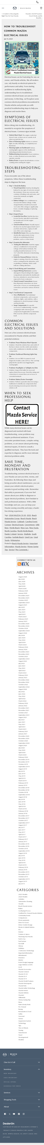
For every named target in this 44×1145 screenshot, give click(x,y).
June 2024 (22, 638)
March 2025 (23, 616)
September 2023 (24, 659)
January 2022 (23, 705)
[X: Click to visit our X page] (9, 1114)
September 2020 (24, 743)
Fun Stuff (21, 943)
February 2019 (23, 783)
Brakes (21, 908)
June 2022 (22, 694)
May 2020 (22, 750)
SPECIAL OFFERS (10, 1082)
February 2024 (23, 647)
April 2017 (22, 834)
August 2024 (23, 633)
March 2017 (23, 837)
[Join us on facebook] (23, 564)
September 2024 (24, 631)
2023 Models (23, 894)
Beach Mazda (26, 518)
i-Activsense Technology (26, 950)
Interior (21, 960)
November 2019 (24, 762)
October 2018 (23, 792)
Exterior (21, 932)
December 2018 (24, 787)
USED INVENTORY (10, 1077)
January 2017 (23, 841)
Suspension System (25, 1021)
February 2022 (23, 703)
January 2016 (23, 869)
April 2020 (22, 752)
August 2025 (23, 605)
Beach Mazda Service (20, 543)
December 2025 (24, 595)
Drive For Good (23, 922)
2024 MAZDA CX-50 (17, 515)
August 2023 (23, 661)
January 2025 (23, 621)
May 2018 (22, 804)
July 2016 (22, 855)
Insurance (22, 957)
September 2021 (24, 715)
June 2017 (22, 830)
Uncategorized (23, 1037)
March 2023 (23, 673)
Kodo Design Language (26, 962)
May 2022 (22, 696)
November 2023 (24, 654)
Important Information (25, 953)
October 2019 (23, 764)
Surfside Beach (18, 537)
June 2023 (22, 666)
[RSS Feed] (19, 564)
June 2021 (22, 722)
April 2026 (22, 586)
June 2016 (22, 858)
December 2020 (24, 736)
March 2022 (23, 701)
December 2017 (24, 816)
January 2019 (23, 785)
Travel (20, 1035)
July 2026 (22, 579)
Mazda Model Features (26, 981)
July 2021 (22, 720)
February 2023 (23, 675)
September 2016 (24, 851)
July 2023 (22, 663)
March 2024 (23, 645)
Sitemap (33, 1127)
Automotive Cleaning (25, 901)
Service (20, 534)
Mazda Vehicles (24, 993)
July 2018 (22, 799)
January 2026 (23, 593)
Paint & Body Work (24, 1004)
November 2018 (24, 790)
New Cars (24, 528)
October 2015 (23, 876)
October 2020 (23, 741)
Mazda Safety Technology (27, 988)
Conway (8, 525)
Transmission (23, 1032)
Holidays (21, 948)
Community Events (24, 915)
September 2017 (24, 823)
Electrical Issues (18, 525)
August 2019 (23, 769)
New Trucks (33, 528)
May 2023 (22, 668)
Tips (20, 1025)
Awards (21, 904)
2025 (29, 515)
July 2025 (22, 607)
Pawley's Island (10, 534)
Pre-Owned (22, 1007)
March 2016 (23, 865)
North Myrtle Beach (25, 531)
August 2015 (23, 881)
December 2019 (24, 759)
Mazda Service (20, 547)
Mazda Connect (24, 972)
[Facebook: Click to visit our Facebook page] (5, 1114)
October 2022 (23, 684)
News (20, 1002)
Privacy (6, 1130)
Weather (21, 1039)
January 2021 (23, 734)
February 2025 (23, 619)
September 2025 (24, 602)
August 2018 (23, 797)
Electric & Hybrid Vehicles (27, 927)
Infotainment (23, 955)
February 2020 (23, 757)
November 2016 (24, 846)
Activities (21, 899)
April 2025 (22, 614)
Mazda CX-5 (23, 976)
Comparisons (23, 918)
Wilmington (15, 540)
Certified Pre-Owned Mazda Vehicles (30, 913)
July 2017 (22, 827)
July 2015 (22, 884)
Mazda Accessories (25, 969)
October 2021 (23, 713)
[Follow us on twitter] (27, 564)
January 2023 (23, 677)
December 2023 (24, 652)
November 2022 (24, 682)
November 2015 (24, 874)
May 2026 (22, 584)
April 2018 (22, 806)
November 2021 (24, 710)
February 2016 (23, 867)
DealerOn (25, 1127)
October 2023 (23, 656)
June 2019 (22, 773)
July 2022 (22, 691)
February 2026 (23, 591)
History (21, 946)
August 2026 (23, 577)
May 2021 (22, 724)
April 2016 (22, 862)
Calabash (20, 522)
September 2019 (24, 766)
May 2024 (22, 640)
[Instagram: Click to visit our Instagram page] (24, 1114)
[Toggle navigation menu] (3, 8)
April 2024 (22, 642)
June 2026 (22, 581)
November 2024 (24, 626)
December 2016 (24, 844)
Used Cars (29, 537)
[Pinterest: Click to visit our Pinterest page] (19, 1114)
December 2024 (24, 623)
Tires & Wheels (23, 1028)
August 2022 (23, 689)
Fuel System (22, 941)
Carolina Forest (31, 522)
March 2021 (23, 729)
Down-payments (24, 920)
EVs (20, 929)
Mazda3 (21, 995)
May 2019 (22, 776)
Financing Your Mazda (26, 936)
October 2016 (23, 848)
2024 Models (23, 897)
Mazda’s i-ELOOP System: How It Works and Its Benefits (34, 16)
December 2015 (24, 872)
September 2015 (24, 879)
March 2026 (23, 588)
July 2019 (22, 771)
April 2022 (22, 698)
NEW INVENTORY (10, 1073)
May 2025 (22, 612)
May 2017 (22, 832)
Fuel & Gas (22, 939)
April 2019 (22, 778)
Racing (21, 1009)
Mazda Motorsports (25, 983)
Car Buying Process (25, 911)
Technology (22, 1023)
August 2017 (23, 825)
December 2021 (24, 708)
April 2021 (22, 727)
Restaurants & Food (25, 1011)
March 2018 (23, 809)
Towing (21, 1030)
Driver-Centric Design (25, 925)
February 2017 (23, 839)
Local (20, 967)
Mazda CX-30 (23, 974)
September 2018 (24, 794)
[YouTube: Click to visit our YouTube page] (14, 1114)
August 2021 (23, 717)
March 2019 (23, 780)
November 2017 (24, 818)
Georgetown (30, 525)
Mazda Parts (23, 986)
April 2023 (22, 670)
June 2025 (22, 609)
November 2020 (24, 738)
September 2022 (24, 687)
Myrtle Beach (14, 528)
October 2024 (23, 628)
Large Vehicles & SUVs (26, 965)
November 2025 (24, 598)
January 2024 (23, 649)
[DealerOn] (8, 1123)
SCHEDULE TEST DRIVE (12, 1086)
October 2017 (23, 820)
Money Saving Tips (25, 1000)
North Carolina (10, 531)
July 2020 (22, 748)
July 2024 (22, 635)
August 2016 (23, 853)
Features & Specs (24, 934)
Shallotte (27, 534)
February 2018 (23, 811)
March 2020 (23, 755)
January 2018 (23, 813)
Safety (20, 1014)
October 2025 (23, 600)
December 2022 (24, 680)
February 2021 (23, 731)
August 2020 (23, 745)
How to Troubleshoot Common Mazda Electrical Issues (20, 31)
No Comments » (22, 550)
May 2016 (22, 860)
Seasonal (21, 1016)
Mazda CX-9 (23, 979)
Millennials (22, 997)
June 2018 (22, 802)
